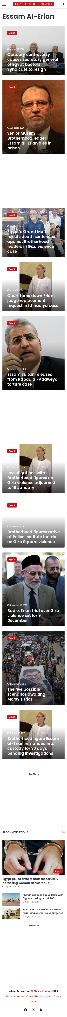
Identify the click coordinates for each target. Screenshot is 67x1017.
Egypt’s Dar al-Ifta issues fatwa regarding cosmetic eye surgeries (43, 911)
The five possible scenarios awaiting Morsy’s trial (26, 694)
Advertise (19, 996)
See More (33, 925)
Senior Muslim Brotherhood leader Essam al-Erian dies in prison (29, 141)
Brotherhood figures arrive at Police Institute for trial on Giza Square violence (33, 536)
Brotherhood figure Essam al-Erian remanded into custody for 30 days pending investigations (33, 746)
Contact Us (32, 996)
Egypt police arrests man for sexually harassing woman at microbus (30, 881)
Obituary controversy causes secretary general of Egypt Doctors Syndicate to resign (32, 62)
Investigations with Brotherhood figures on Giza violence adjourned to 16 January (31, 480)
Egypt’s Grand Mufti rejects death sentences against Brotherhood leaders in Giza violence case (31, 241)
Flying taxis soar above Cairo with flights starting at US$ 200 (43, 896)
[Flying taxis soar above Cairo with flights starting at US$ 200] (11, 899)
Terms (33, 1001)
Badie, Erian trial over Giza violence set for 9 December (33, 615)
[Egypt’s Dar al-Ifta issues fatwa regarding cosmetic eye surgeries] (11, 913)
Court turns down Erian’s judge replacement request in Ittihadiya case (32, 300)
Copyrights (46, 996)
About (9, 996)
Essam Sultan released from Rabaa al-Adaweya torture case (32, 379)
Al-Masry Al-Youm (41, 991)
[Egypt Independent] (33, 4)
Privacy (57, 996)
